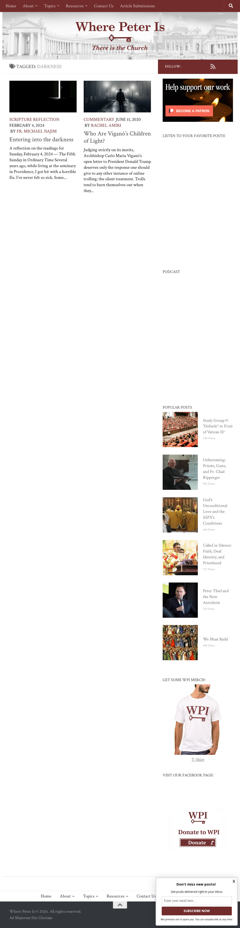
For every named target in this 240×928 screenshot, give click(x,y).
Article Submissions (137, 6)
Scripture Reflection (34, 120)
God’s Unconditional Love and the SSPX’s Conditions (215, 511)
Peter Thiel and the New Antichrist (216, 596)
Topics (50, 6)
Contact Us (103, 6)
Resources (75, 6)
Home (11, 6)
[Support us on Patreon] (228, 66)
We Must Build (215, 639)
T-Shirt (197, 759)
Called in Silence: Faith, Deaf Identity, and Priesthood (217, 554)
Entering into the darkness (41, 139)
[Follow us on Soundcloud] (220, 66)
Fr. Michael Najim (37, 131)
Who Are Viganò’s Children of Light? (117, 137)
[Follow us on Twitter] (198, 66)
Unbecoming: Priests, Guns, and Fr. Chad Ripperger (214, 468)
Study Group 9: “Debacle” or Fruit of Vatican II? (218, 426)
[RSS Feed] (213, 66)
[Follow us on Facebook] (190, 66)
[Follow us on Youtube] (205, 66)
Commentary (99, 120)
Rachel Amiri (106, 125)
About (28, 6)
